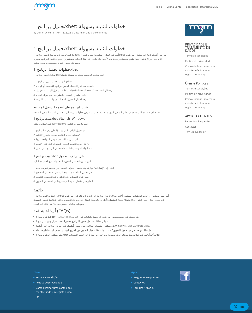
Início (159, 7)
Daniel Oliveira (45, 32)
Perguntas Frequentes (198, 121)
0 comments (100, 32)
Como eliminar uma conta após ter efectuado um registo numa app (200, 70)
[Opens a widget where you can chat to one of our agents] (239, 307)
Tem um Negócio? (195, 131)
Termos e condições (196, 55)
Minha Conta (174, 7)
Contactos (190, 126)
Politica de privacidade (198, 61)
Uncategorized (82, 32)
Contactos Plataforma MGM (202, 7)
